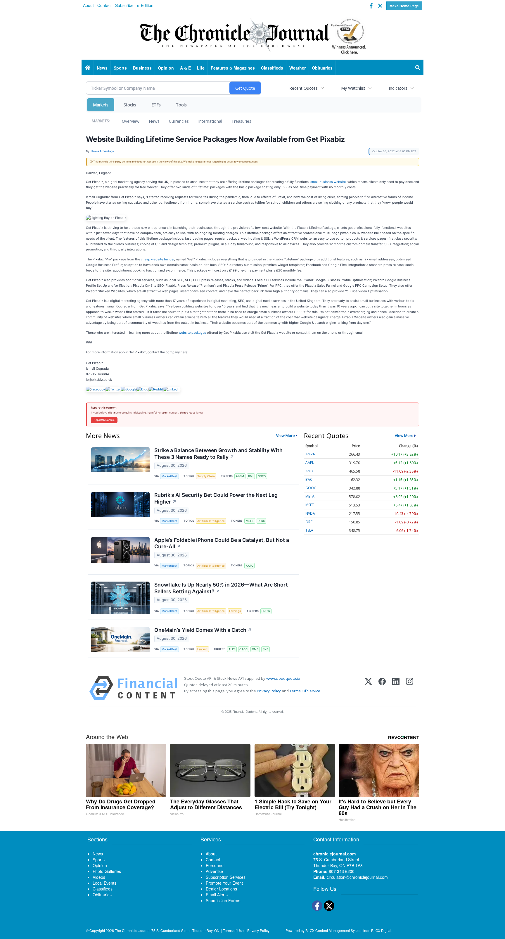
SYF (265, 649)
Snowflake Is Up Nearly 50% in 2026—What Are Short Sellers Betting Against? (221, 588)
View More (285, 435)
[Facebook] (382, 688)
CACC (243, 649)
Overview (130, 121)
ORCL (309, 521)
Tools (181, 105)
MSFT (250, 521)
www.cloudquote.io (283, 678)
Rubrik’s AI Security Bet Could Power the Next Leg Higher (216, 498)
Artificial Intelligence (211, 521)
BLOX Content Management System (333, 930)
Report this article (104, 420)
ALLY (232, 649)
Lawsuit (202, 649)
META (309, 496)
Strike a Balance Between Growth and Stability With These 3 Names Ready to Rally (218, 453)
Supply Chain (206, 476)
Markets (100, 105)
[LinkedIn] (396, 688)
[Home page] (252, 35)
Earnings (235, 611)
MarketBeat (169, 476)
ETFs (156, 105)
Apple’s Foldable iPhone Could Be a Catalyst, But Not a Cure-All (221, 543)
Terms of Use (233, 930)
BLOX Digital (381, 930)
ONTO (262, 476)
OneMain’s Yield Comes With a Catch (203, 630)
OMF (255, 649)
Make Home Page (404, 5)
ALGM (240, 476)
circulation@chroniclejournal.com (357, 877)
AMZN (310, 454)
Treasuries (241, 121)
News (154, 121)
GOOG (311, 487)
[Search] (417, 67)
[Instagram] (410, 688)
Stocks (130, 105)
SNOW (266, 611)
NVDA (310, 513)
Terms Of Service (305, 691)
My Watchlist (353, 88)
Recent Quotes (303, 88)
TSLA (309, 530)
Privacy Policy (269, 691)
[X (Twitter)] (368, 688)
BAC (308, 479)
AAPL (249, 565)
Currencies (179, 121)
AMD (309, 470)
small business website (328, 182)
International (210, 121)
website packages (192, 333)
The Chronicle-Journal (133, 930)
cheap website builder (157, 259)
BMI (250, 476)
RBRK (261, 521)
